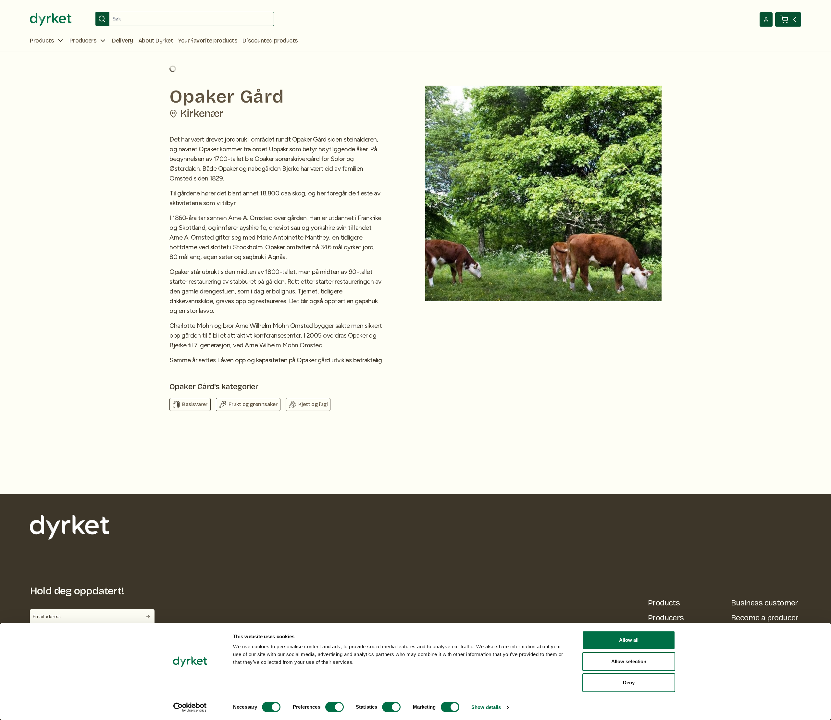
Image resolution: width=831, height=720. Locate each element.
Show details (486, 707)
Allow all (629, 640)
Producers (666, 617)
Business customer (764, 602)
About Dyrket (155, 40)
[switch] (334, 707)
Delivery (122, 40)
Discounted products (270, 40)
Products (664, 602)
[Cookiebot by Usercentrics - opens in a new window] (190, 707)
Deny (629, 682)
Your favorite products (207, 40)
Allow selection (629, 661)
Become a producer (765, 617)
